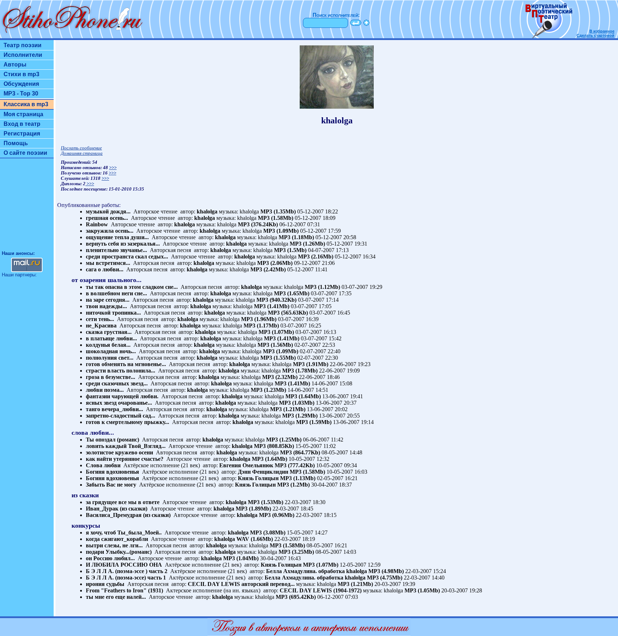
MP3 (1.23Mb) (268, 390)
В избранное (601, 31)
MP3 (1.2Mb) (293, 485)
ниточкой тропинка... (113, 313)
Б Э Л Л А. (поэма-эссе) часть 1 (126, 578)
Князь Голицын (258, 478)
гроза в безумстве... (110, 377)
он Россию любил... (110, 558)
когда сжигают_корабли (117, 539)
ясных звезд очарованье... (119, 403)
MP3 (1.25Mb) (283, 440)
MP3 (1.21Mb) (287, 409)
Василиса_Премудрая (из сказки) (128, 515)
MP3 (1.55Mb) (278, 358)
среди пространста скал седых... (127, 256)
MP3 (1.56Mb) (275, 345)
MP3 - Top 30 (21, 93)
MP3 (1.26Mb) (307, 244)
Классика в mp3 (26, 104)
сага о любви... (104, 269)
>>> (113, 167)
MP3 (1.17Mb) (261, 325)
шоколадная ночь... (111, 351)
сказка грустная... (109, 332)
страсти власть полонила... (120, 371)
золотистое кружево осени (119, 452)
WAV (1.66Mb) (254, 539)
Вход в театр (22, 124)
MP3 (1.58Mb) (275, 218)
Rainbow (97, 224)
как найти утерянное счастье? (124, 459)
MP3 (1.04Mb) (241, 558)
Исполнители (23, 55)
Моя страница (23, 114)
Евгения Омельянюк (246, 465)
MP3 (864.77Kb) (300, 452)
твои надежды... (106, 306)
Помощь (16, 143)
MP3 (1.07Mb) (276, 332)
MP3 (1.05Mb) (422, 590)
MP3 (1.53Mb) (265, 502)
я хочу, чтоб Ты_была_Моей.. (124, 532)
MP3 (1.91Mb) (310, 364)
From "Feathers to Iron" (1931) (124, 590)
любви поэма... (105, 390)
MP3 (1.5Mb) (290, 250)
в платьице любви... (111, 338)
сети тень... (100, 319)
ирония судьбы (105, 584)
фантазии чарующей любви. (122, 396)
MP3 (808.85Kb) (274, 446)
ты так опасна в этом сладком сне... (132, 287)
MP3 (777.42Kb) (295, 465)
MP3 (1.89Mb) (253, 509)
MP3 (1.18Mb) (296, 237)
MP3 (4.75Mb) (384, 578)
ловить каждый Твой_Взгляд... (126, 446)
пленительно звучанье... (116, 250)
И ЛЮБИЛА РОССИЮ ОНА (124, 565)
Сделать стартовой (595, 35)
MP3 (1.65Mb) (291, 293)
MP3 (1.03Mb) (296, 403)
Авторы (15, 64)
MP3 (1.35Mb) (278, 211)
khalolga (207, 211)
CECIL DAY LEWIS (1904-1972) (321, 590)
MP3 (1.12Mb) (322, 287)
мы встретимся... (108, 263)
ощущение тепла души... (117, 237)
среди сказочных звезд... (117, 383)
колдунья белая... (108, 345)
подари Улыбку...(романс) (119, 552)
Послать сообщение (81, 148)
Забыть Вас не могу (111, 485)
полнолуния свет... (109, 358)
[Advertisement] (26, 208)
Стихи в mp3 (21, 74)
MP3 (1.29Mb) (300, 416)
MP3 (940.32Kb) (276, 300)
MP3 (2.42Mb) (268, 269)
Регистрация (22, 133)
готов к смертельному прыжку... (127, 422)
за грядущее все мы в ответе (123, 502)
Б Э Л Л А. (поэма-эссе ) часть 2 (126, 571)
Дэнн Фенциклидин (263, 472)
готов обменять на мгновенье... (126, 364)
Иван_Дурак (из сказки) (116, 509)
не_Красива (101, 325)
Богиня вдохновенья (112, 472)
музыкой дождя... (108, 211)
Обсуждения (21, 84)
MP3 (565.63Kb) (288, 313)
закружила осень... (109, 231)
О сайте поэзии (25, 153)
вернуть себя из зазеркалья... (123, 244)
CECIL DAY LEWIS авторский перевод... (241, 584)
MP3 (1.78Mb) (300, 371)
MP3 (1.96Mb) (258, 319)
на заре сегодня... (107, 300)
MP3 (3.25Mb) (296, 552)
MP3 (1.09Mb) (281, 231)
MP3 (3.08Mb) (267, 532)
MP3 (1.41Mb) (271, 306)
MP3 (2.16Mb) (315, 256)
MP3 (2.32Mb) (280, 377)
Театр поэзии (22, 45)
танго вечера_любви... (114, 409)
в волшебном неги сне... (116, 293)
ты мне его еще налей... (116, 597)
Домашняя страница (82, 153)
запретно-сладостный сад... (120, 416)
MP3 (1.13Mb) (297, 478)
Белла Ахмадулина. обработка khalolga (316, 571)
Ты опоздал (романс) (112, 440)
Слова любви (103, 465)
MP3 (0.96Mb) (276, 515)
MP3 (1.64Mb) (303, 396)
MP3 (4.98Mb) (386, 571)
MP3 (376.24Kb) (258, 224)
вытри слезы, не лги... (114, 545)
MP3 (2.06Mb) (275, 263)
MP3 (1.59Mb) (314, 422)
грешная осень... (107, 218)
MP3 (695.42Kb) (296, 597)
